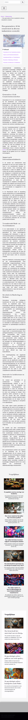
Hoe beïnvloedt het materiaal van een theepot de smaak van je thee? (14, 633)
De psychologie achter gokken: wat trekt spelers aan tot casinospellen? (14, 658)
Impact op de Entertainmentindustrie (10, 54)
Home (2, 16)
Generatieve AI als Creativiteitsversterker (11, 52)
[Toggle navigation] (4, 8)
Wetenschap (8, 16)
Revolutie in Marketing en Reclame (10, 59)
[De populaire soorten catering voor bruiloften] (14, 484)
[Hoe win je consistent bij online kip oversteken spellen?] (14, 508)
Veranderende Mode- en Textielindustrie (11, 57)
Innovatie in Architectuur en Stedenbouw (11, 62)
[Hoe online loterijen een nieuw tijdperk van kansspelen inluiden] (14, 532)
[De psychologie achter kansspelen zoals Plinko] (14, 673)
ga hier (4, 149)
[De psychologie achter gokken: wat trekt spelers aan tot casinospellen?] (14, 648)
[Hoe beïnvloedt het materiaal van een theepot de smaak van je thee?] (14, 556)
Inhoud (6, 49)
